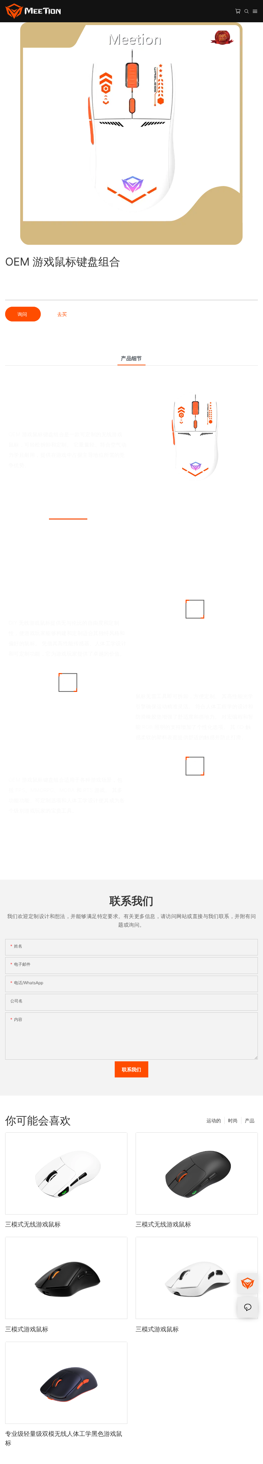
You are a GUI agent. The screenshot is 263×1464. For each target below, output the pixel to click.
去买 (62, 314)
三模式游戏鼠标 (26, 1329)
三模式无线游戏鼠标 (33, 1224)
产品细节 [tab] (131, 358)
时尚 (233, 1120)
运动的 (213, 1120)
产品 (249, 1120)
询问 (22, 314)
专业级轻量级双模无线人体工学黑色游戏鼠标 (63, 1438)
